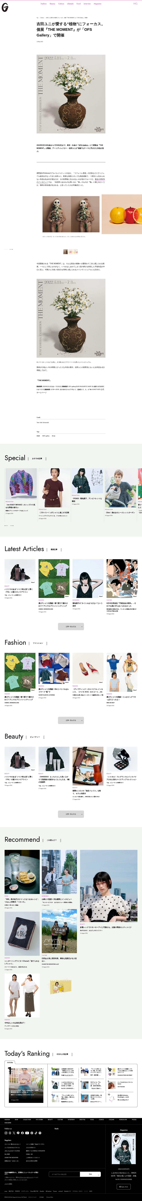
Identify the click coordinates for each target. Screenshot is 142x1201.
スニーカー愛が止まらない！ (13, 1144)
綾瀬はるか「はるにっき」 (12, 1161)
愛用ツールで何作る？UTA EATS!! (35, 1151)
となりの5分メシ (31, 1147)
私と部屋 (7, 1154)
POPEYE (17, 1191)
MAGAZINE (8, 1123)
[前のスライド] (6, 525)
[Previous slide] (6, 249)
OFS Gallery (83, 145)
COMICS (101, 1120)
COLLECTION (27, 1120)
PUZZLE (134, 1120)
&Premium (48, 1191)
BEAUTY (50, 1120)
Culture (42, 17)
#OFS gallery (45, 436)
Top (37, 17)
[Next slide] (11, 249)
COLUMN (111, 1120)
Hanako (42, 1191)
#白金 (53, 436)
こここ (86, 1191)
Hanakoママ (67, 1191)
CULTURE (60, 1120)
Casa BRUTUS (34, 1191)
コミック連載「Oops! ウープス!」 (35, 1144)
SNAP (16, 1120)
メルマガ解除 (8, 1184)
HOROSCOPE (123, 1120)
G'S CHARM (39, 1120)
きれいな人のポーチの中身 (12, 1151)
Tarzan (55, 1191)
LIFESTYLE (82, 1120)
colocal (60, 1191)
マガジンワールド (32, 1197)
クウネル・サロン (78, 1191)
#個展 (38, 436)
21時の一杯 (29, 1154)
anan (6, 1191)
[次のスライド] (9, 525)
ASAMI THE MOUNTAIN (11, 1157)
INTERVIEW (71, 1120)
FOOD (92, 1120)
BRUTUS (11, 1191)
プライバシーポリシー (26, 1177)
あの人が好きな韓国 (31, 1161)
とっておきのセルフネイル (12, 1147)
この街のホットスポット (33, 1157)
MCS (90, 1191)
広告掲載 (41, 1197)
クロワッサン (25, 1191)
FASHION (7, 1120)
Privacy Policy (49, 1197)
